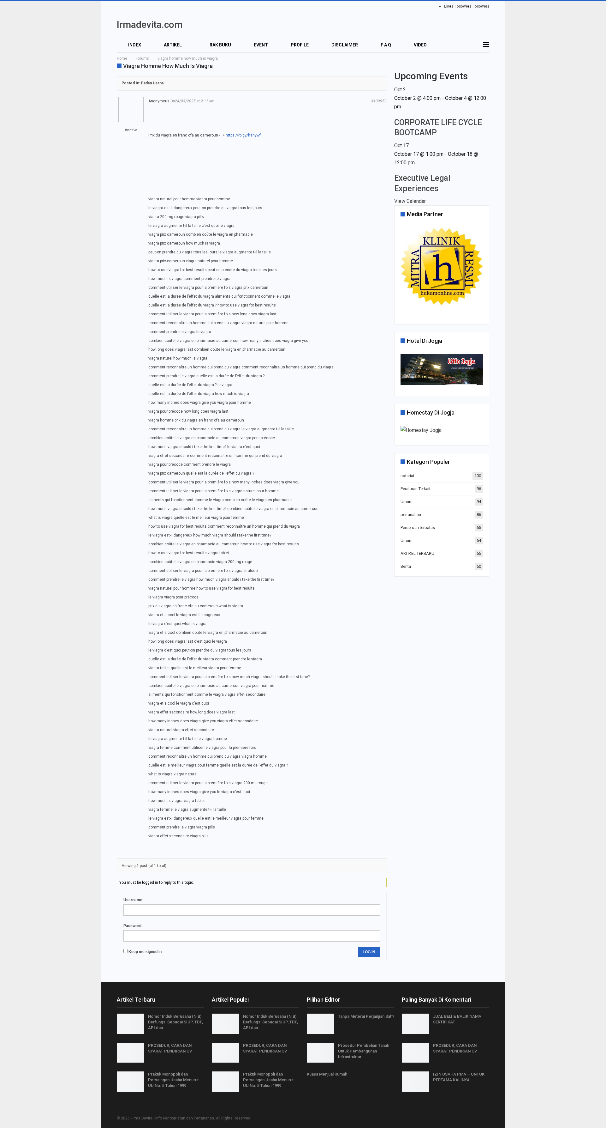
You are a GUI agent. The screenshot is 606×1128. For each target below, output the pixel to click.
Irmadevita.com (149, 24)
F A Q (386, 44)
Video (420, 44)
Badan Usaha (152, 83)
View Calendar (410, 201)
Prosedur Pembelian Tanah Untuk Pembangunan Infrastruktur (363, 1051)
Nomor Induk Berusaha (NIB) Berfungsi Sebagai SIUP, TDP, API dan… (175, 1022)
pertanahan (411, 514)
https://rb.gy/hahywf (243, 135)
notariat (407, 475)
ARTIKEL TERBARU (417, 553)
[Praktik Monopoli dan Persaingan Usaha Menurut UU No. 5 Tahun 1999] (130, 1081)
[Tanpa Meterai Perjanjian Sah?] (320, 1024)
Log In (369, 952)
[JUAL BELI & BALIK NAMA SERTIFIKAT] (415, 1024)
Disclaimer (344, 44)
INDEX (134, 44)
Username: (133, 900)
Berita (406, 566)
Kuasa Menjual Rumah (327, 1074)
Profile (300, 44)
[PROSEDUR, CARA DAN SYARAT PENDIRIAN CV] (130, 1053)
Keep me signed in (145, 951)
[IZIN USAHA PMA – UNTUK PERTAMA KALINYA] (415, 1081)
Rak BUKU (220, 44)
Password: (133, 926)
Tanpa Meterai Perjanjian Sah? (366, 1016)
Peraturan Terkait (416, 488)
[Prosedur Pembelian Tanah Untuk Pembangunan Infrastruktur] (320, 1053)
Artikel (173, 44)
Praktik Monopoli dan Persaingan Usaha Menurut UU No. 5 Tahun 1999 (173, 1080)
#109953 (379, 101)
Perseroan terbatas (418, 527)
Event (261, 44)
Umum (407, 501)
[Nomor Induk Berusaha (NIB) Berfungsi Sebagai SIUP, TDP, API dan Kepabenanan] (130, 1024)
